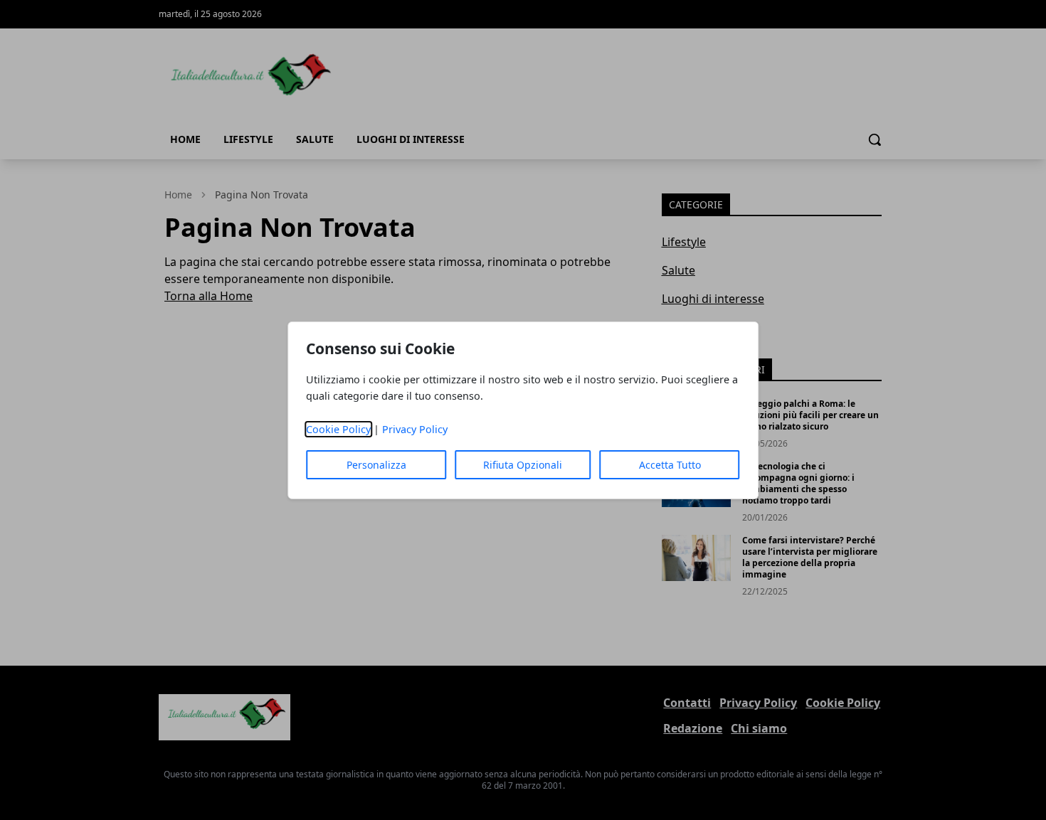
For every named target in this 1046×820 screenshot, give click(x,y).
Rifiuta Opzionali (522, 465)
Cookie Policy (338, 429)
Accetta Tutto (670, 465)
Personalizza (376, 465)
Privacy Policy (415, 429)
